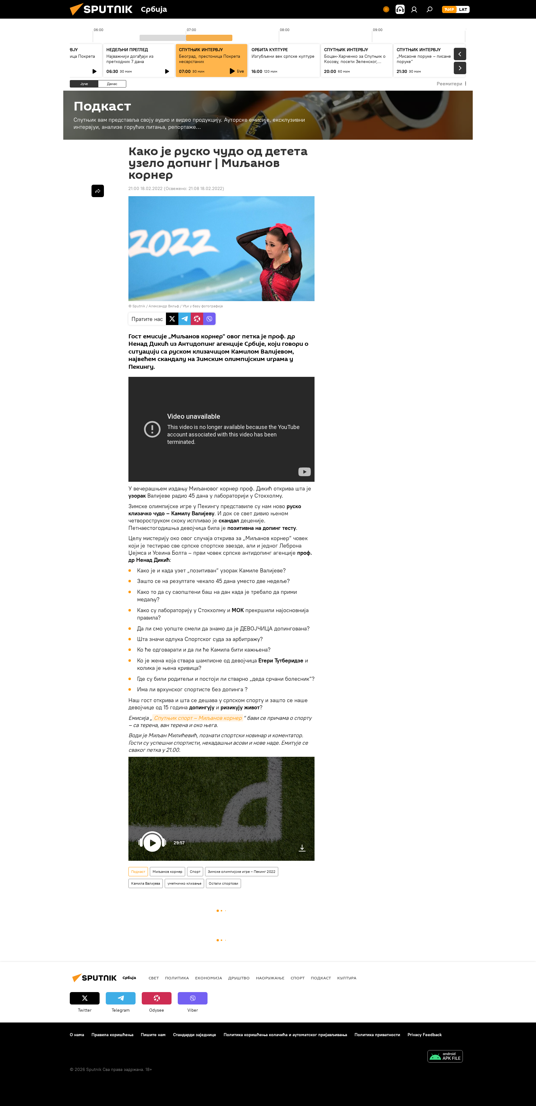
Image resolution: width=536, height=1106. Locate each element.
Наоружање (270, 978)
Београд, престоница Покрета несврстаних (209, 58)
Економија (208, 978)
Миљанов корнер (167, 871)
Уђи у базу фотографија (202, 306)
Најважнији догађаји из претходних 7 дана (130, 58)
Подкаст (138, 871)
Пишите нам (153, 1034)
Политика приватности (377, 1034)
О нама (77, 1034)
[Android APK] (445, 1057)
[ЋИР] (449, 9)
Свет (154, 978)
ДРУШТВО (239, 978)
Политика (177, 978)
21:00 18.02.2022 (145, 188)
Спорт (195, 871)
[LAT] (463, 9)
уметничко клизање (184, 883)
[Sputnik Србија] (103, 17)
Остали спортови (223, 883)
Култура (346, 978)
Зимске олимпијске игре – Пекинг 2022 (241, 871)
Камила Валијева (145, 883)
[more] (98, 191)
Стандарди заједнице (194, 1034)
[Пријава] (414, 9)
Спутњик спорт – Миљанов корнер (198, 717)
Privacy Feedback (425, 1034)
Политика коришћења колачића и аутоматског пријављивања (285, 1034)
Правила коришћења (112, 1034)
